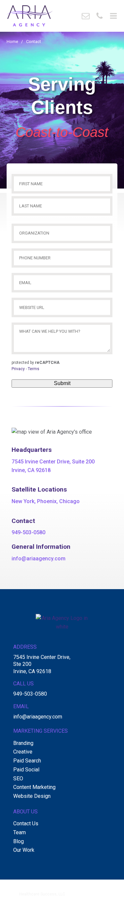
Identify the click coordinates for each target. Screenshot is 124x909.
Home (12, 41)
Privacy (18, 369)
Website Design (32, 796)
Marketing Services (40, 731)
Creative (22, 752)
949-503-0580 (28, 532)
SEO (18, 778)
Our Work (23, 850)
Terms (33, 369)
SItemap (52, 900)
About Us (25, 811)
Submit (62, 383)
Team (19, 832)
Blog (18, 841)
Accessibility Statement (86, 900)
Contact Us (25, 823)
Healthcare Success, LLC (42, 894)
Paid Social (26, 769)
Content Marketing (34, 787)
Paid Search (27, 761)
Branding (23, 743)
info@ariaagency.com (38, 558)
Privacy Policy (28, 900)
